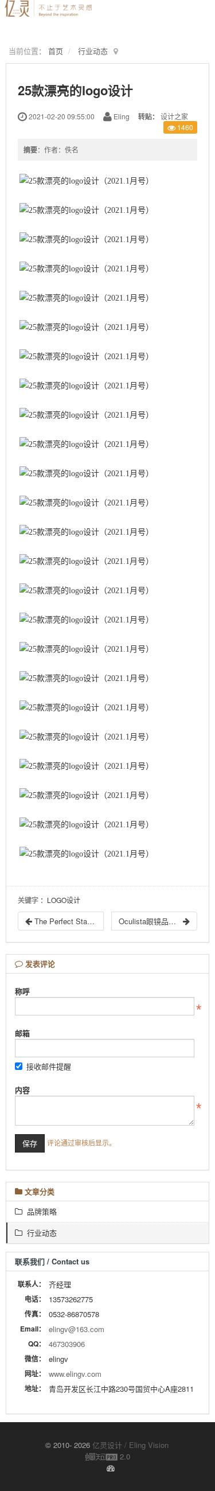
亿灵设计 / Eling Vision (130, 1444)
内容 (22, 1089)
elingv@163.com (76, 1328)
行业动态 (93, 50)
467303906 (67, 1343)
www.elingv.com (75, 1373)
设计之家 (174, 116)
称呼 (22, 991)
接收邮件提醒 (48, 1066)
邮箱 (22, 1032)
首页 (55, 50)
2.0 (107, 1456)
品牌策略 (39, 1211)
